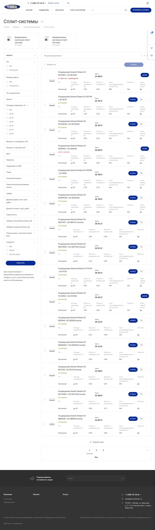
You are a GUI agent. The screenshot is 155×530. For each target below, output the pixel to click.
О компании (8, 499)
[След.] (146, 454)
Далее (144, 75)
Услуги (65, 494)
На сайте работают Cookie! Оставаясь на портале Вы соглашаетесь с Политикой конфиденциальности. (115, 517)
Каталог (36, 494)
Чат (68, 3)
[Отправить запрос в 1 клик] (141, 100)
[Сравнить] (147, 100)
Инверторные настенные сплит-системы (22, 40)
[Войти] (148, 3)
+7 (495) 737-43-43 (37, 3)
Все (96, 457)
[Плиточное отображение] (141, 55)
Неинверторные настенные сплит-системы (60, 40)
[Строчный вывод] (144, 55)
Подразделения (9, 502)
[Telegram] (64, 3)
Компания (8, 494)
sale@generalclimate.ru (133, 499)
